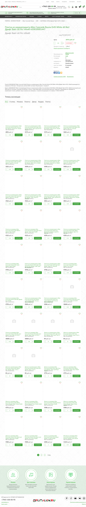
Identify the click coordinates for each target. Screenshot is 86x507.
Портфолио (64, 1)
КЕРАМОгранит (8, 16)
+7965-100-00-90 (8, 500)
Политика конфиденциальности (78, 502)
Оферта (84, 504)
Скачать (58, 1)
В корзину (69, 43)
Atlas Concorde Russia (10, 129)
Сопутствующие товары (58, 16)
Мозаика (20, 102)
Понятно (76, 12)
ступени (39, 16)
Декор (34, 102)
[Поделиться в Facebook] (55, 73)
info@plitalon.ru (5, 502)
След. (49, 455)
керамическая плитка (21, 16)
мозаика (32, 16)
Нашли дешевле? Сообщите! (62, 48)
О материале (72, 1)
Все (6, 102)
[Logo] (9, 6)
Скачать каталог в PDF (60, 76)
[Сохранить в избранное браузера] (61, 73)
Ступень (12, 102)
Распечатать (70, 76)
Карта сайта (4, 504)
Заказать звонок (52, 8)
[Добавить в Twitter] (59, 73)
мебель (46, 16)
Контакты (79, 1)
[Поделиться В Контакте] (57, 73)
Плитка (47, 102)
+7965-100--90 (49, 6)
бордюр (41, 102)
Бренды (69, 16)
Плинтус (27, 102)
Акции (52, 1)
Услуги (47, 1)
